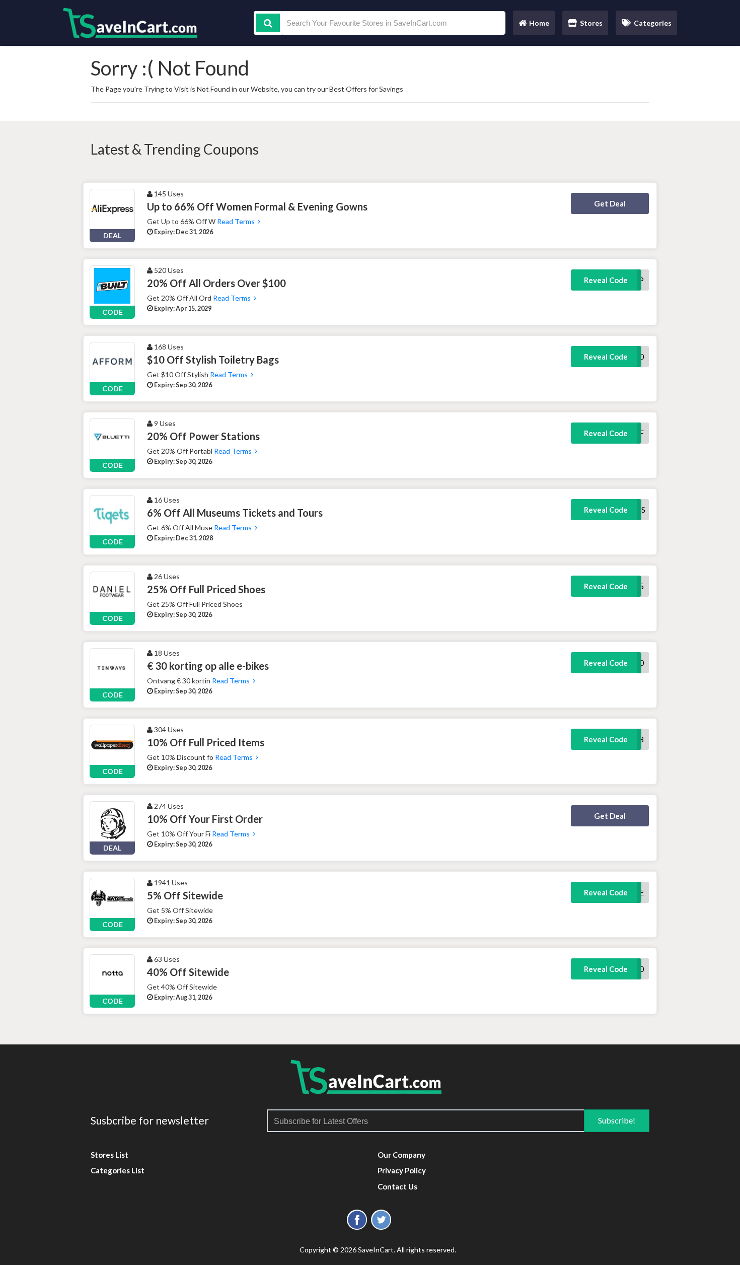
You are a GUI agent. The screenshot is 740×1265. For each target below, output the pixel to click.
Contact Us (397, 1186)
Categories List (117, 1170)
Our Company (401, 1154)
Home (533, 25)
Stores (591, 23)
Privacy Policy (402, 1170)
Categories (653, 23)
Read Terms (236, 221)
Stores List (109, 1154)
